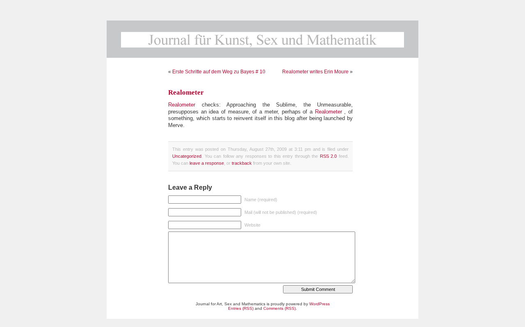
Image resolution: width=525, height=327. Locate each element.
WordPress (319, 304)
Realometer (186, 92)
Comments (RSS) (279, 308)
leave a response (206, 163)
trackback (242, 163)
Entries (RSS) (240, 308)
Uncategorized (186, 156)
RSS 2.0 (328, 156)
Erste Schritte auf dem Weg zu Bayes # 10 (218, 72)
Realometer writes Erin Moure (315, 72)
